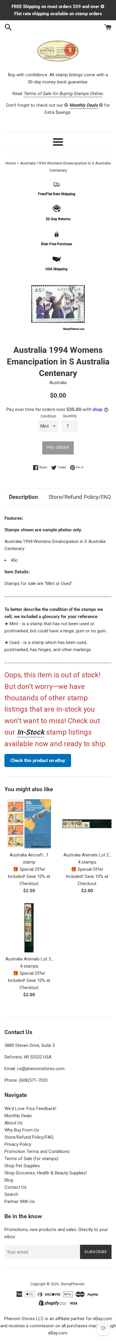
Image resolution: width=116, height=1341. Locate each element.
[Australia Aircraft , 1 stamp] (29, 823)
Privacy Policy (17, 1144)
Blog (8, 1180)
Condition (48, 416)
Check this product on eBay (37, 760)
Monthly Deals (18, 1115)
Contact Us (15, 1187)
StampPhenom (73, 1284)
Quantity (70, 416)
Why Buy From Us (21, 1130)
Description (23, 496)
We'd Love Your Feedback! (30, 1108)
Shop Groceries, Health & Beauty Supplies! (45, 1173)
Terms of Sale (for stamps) (31, 1158)
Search (11, 1194)
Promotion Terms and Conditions (37, 1151)
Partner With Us (19, 1201)
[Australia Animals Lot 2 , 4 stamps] (87, 823)
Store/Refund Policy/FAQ (79, 496)
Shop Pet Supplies (22, 1165)
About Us (13, 1123)
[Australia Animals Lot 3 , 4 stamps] (29, 927)
